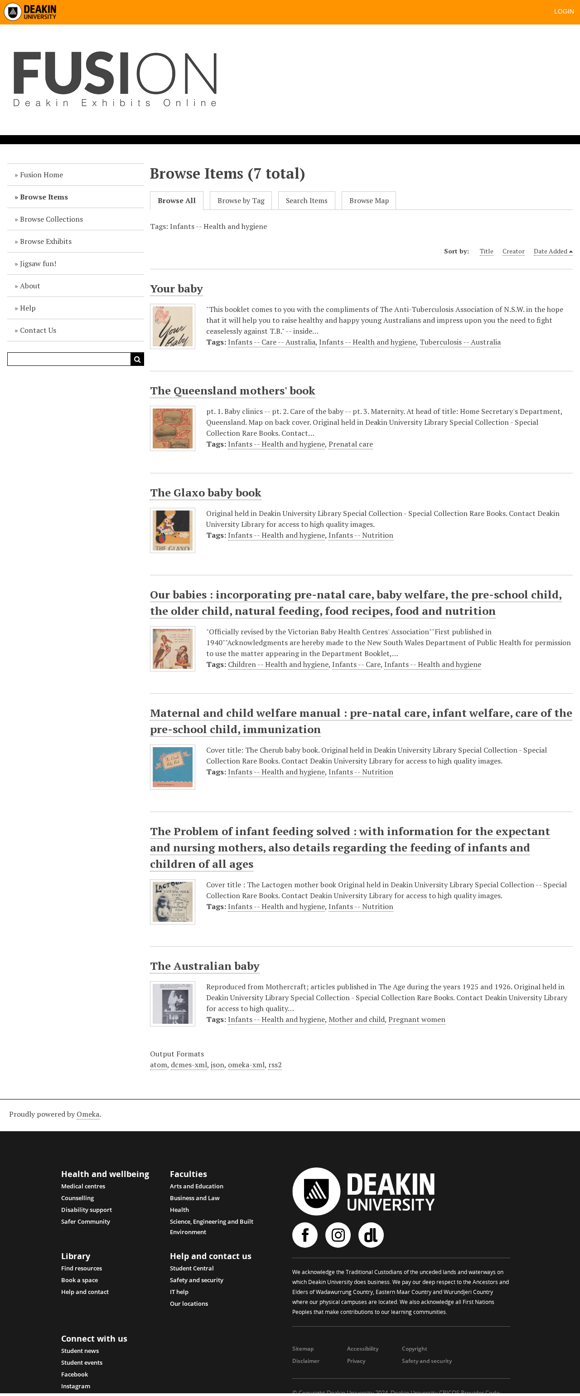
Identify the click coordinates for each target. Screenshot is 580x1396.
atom (158, 1065)
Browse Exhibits (46, 241)
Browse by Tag (241, 200)
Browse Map (369, 200)
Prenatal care (351, 444)
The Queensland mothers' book (232, 390)
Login (564, 11)
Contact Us (38, 330)
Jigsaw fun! (38, 263)
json (217, 1065)
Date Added (550, 251)
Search (137, 359)
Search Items (307, 200)
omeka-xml (246, 1065)
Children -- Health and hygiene (278, 664)
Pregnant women (416, 1019)
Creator (514, 251)
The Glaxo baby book (205, 492)
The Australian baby (205, 965)
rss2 (275, 1065)
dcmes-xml (189, 1065)
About (30, 286)
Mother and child (357, 1019)
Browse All (177, 200)
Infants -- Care (356, 664)
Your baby (176, 288)
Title (486, 251)
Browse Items (44, 197)
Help (28, 308)
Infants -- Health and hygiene (367, 342)
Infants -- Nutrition (361, 535)
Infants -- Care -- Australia (271, 342)
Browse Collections (51, 219)
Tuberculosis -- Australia (460, 342)
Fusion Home (41, 175)
